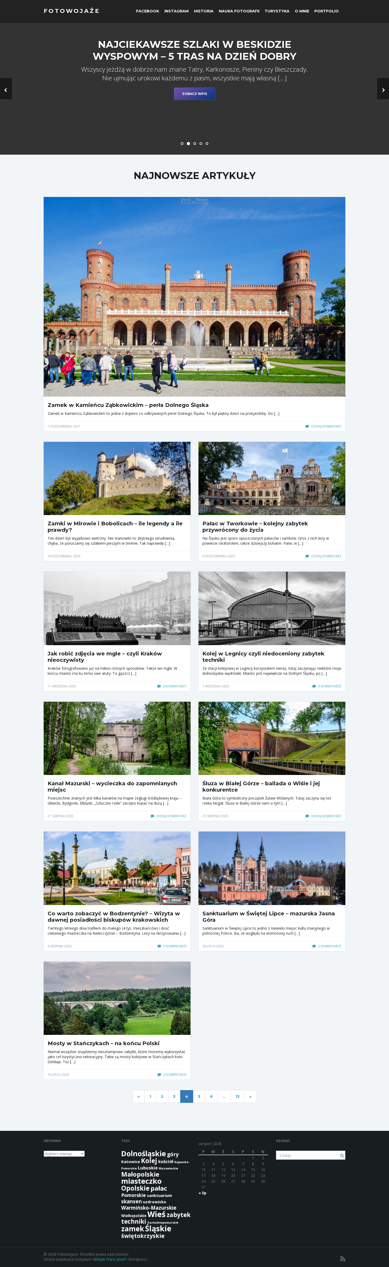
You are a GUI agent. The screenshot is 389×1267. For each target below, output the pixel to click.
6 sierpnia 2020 (59, 946)
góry (173, 1154)
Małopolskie (140, 1174)
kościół (165, 1161)
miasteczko (141, 1181)
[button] (6, 88)
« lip (202, 1192)
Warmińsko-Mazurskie (149, 1207)
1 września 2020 (215, 686)
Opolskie (135, 1188)
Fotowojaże (72, 11)
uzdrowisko (154, 1201)
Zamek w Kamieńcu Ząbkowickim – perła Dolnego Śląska (128, 405)
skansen (131, 1201)
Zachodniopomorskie (162, 1222)
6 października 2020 (218, 556)
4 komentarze (329, 686)
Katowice (130, 1161)
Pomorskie (133, 1195)
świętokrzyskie (143, 1236)
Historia (204, 11)
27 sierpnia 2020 (60, 816)
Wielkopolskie (133, 1215)
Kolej (149, 1160)
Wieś (156, 1214)
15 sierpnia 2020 (215, 816)
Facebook (147, 11)
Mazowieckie (168, 1168)
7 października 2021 (64, 426)
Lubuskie (148, 1168)
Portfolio (326, 11)
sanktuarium (159, 1195)
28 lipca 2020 (213, 946)
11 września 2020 (62, 686)
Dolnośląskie (143, 1153)
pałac (159, 1188)
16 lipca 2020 (58, 1074)
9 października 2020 (64, 556)
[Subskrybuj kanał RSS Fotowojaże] (342, 1258)
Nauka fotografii (239, 11)
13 (237, 1096)
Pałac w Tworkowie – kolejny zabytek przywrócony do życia (255, 526)
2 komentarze (174, 946)
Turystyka (277, 11)
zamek (132, 1228)
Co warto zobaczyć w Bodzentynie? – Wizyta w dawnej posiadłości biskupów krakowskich (114, 916)
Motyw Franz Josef (109, 1259)
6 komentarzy (174, 686)
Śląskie (158, 1228)
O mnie (302, 11)
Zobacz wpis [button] (194, 94)
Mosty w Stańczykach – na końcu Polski (104, 1043)
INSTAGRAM (176, 11)
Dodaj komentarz (325, 426)
